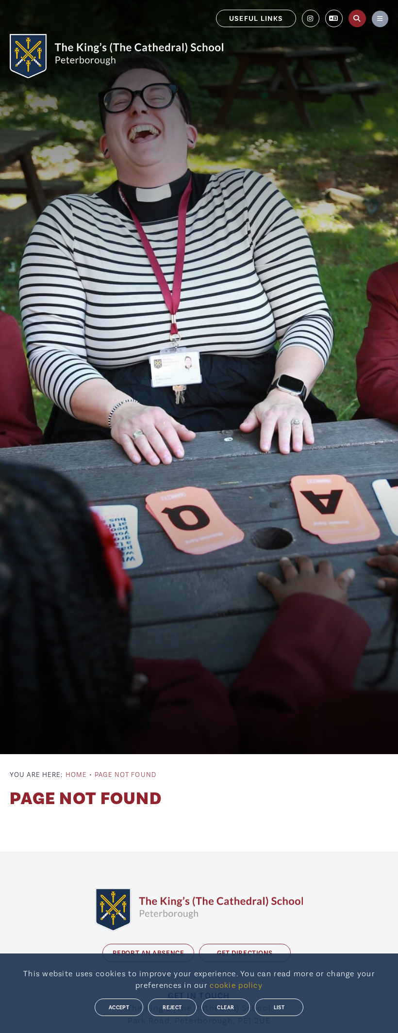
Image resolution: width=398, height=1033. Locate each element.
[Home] (116, 56)
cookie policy (236, 985)
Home (76, 774)
